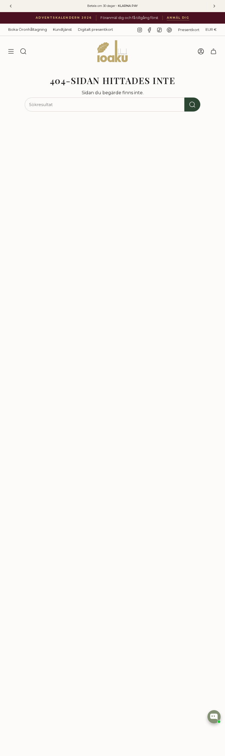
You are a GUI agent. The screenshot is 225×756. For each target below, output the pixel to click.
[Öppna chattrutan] (214, 716)
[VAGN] (213, 51)
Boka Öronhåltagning (27, 29)
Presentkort (188, 29)
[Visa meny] (10, 51)
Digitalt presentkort (95, 29)
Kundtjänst (62, 29)
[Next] (214, 6)
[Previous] (10, 6)
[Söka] (192, 105)
